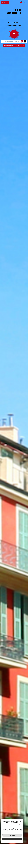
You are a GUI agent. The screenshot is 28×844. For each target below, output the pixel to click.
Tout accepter (12, 839)
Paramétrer (12, 835)
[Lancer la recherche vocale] (14, 33)
